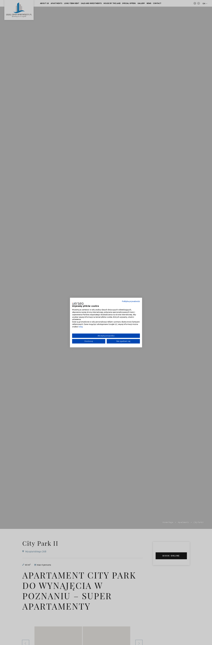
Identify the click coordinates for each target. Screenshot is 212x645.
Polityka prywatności (131, 301)
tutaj (81, 327)
